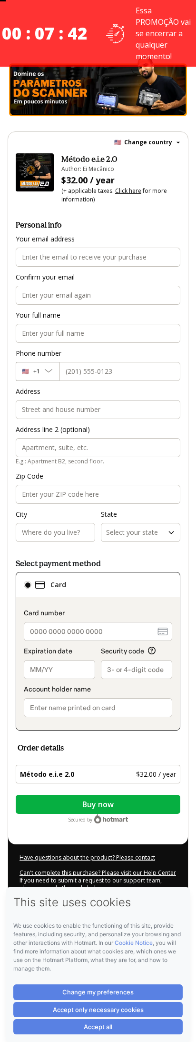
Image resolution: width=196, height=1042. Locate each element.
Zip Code (29, 476)
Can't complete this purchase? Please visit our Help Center (98, 873)
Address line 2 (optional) (53, 429)
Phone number (38, 353)
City (21, 514)
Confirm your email (45, 276)
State (109, 514)
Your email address (45, 238)
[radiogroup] (98, 651)
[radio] (27, 585)
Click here (128, 191)
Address (28, 391)
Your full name (38, 315)
